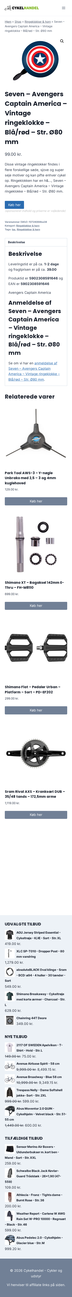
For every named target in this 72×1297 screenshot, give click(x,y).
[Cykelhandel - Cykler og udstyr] (22, 8)
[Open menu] (63, 8)
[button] (62, 41)
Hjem (8, 21)
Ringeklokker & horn (38, 21)
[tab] (36, 242)
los (13, 229)
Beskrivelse (16, 242)
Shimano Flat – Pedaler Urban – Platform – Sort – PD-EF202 (32, 690)
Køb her (14, 205)
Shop (18, 21)
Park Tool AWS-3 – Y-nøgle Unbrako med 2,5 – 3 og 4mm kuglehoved (30, 478)
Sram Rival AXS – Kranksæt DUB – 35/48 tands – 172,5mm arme (35, 794)
